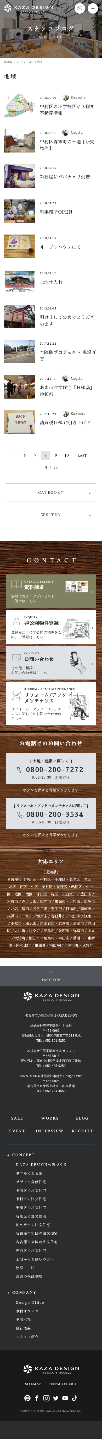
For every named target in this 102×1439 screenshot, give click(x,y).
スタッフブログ (24, 61)
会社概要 (23, 1328)
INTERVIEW (50, 1131)
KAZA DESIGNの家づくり (41, 1164)
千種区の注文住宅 (31, 1207)
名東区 (74, 879)
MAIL (80, 8)
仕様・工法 (25, 1268)
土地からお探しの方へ (35, 1259)
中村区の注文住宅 (31, 1199)
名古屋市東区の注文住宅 (37, 1242)
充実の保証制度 (29, 1276)
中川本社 (23, 1319)
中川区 (30, 879)
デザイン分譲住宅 (31, 1182)
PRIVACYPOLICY (63, 1384)
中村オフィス (27, 1311)
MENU (93, 8)
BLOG (82, 1118)
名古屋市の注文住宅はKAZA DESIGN (51, 1015)
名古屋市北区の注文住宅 (37, 1233)
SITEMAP (33, 1384)
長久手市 (40, 909)
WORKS (50, 1118)
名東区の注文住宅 (31, 1216)
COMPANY (24, 1292)
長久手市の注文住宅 (33, 1225)
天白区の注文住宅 (31, 1250)
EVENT (17, 1131)
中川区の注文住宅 (31, 1190)
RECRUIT (82, 1131)
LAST (82, 455)
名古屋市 (14, 879)
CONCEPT (23, 1155)
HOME (8, 61)
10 (67, 455)
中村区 (45, 879)
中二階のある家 (29, 1173)
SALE (17, 1118)
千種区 (60, 879)
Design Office (30, 1302)
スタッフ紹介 (27, 1337)
